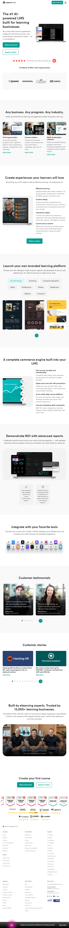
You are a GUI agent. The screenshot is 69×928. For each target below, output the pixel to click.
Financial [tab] (41, 294)
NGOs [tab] (12, 287)
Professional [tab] (26, 287)
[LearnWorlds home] (9, 2)
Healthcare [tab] (54, 287)
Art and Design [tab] (16, 281)
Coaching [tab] (32, 281)
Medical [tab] (27, 294)
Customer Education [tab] (51, 281)
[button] (37, 335)
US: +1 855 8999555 (54, 884)
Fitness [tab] (40, 287)
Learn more (7, 152)
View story (6, 675)
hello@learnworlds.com (53, 888)
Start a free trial (57, 2)
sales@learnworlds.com (53, 893)
